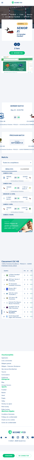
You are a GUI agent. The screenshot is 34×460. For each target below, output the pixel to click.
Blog (3, 382)
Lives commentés (7, 360)
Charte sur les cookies (8, 420)
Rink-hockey (5, 406)
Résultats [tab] (9, 169)
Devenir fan (18, 53)
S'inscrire (8, 455)
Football (4, 389)
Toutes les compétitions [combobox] (11, 162)
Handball (13, 14)
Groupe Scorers (6, 385)
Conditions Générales (8, 414)
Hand (3, 395)
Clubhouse (5, 377)
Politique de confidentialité (9, 417)
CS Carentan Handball (12, 17)
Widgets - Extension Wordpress (11, 366)
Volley (3, 401)
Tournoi (4, 372)
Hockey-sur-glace (7, 404)
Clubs (21, 14)
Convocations (6, 374)
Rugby (3, 398)
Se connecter (24, 455)
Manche (29, 14)
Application (5, 358)
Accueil (4, 14)
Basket (4, 392)
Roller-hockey (6, 409)
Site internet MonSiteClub (9, 369)
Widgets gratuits (6, 363)
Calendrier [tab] (24, 169)
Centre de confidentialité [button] (9, 422)
